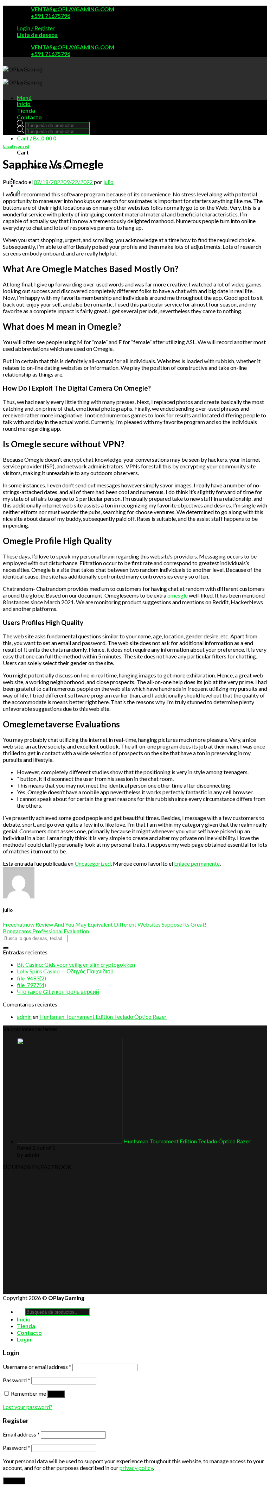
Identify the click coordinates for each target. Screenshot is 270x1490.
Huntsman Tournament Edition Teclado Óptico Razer (103, 1016)
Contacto (29, 117)
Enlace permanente (197, 863)
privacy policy (136, 1467)
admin (24, 1016)
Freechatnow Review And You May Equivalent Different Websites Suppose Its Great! (104, 924)
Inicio (24, 103)
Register (14, 1480)
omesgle (177, 595)
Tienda (26, 110)
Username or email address (37, 1366)
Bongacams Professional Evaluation (46, 931)
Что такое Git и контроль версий (58, 991)
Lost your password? (27, 1406)
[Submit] (5, 948)
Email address (21, 1434)
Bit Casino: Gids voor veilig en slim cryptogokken (76, 964)
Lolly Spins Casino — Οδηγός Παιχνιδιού (65, 971)
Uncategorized (16, 146)
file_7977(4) (31, 984)
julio (108, 181)
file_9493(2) (31, 978)
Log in (56, 1394)
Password (16, 1380)
